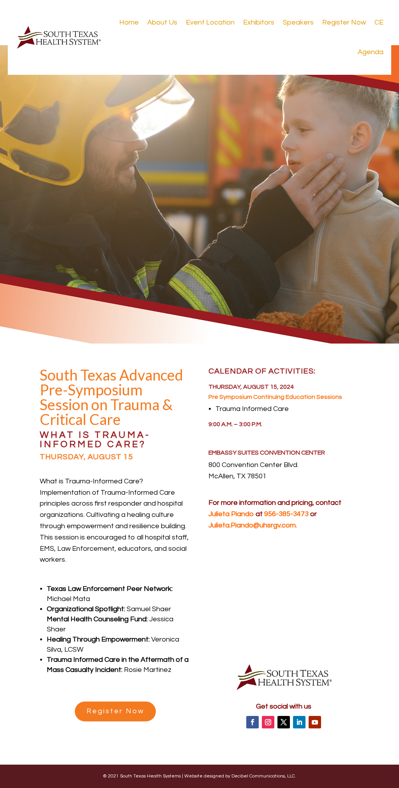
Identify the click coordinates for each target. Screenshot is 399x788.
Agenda (370, 52)
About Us (162, 22)
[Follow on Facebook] (252, 722)
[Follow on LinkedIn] (299, 722)
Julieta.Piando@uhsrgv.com (252, 525)
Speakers (298, 22)
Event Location (210, 22)
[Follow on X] (283, 722)
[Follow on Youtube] (315, 722)
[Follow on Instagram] (268, 722)
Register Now (344, 22)
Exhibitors (258, 22)
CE (378, 22)
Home (129, 22)
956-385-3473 (286, 514)
